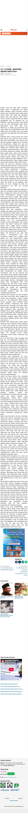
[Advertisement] (14, 14)
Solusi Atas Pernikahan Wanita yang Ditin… (11, 694)
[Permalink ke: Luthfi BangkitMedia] (2, 74)
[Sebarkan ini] (16, 562)
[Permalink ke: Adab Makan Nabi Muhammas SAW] (21, 589)
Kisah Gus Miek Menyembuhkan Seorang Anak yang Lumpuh (7, 615)
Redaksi (20, 798)
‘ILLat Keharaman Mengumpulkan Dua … (11, 686)
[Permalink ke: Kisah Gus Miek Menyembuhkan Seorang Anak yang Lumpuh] (7, 606)
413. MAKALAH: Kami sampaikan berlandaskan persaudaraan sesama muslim (21, 570)
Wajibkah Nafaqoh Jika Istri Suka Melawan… (12, 691)
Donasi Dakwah (14, 800)
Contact (7, 798)
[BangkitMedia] (14, 30)
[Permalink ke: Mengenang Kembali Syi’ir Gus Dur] (7, 589)
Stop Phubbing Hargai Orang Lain (9, 684)
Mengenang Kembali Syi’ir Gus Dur (7, 597)
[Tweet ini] (19, 562)
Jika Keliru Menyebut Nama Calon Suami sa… (12, 689)
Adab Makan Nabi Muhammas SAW (19, 597)
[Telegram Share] (22, 562)
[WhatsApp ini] (26, 562)
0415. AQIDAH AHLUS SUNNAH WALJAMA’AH (7, 568)
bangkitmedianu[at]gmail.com (10, 777)
